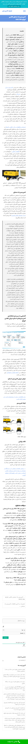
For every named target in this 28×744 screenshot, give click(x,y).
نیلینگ (18, 94)
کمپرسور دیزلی (9, 87)
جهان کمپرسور (7, 11)
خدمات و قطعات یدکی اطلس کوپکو (16, 127)
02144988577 (22, 660)
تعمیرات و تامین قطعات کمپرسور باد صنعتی (15, 605)
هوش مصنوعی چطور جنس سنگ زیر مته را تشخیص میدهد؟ (15, 670)
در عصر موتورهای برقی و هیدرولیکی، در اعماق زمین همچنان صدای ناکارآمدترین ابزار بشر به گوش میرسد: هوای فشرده (14, 727)
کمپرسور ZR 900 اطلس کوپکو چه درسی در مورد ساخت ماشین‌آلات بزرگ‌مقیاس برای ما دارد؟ (15, 688)
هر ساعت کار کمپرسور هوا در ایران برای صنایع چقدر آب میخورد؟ (14, 714)
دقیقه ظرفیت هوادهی (12, 373)
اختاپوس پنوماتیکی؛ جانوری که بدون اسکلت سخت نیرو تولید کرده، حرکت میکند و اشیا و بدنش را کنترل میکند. (15, 720)
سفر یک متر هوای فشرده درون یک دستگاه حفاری (15, 682)
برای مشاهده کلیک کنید (14, 6)
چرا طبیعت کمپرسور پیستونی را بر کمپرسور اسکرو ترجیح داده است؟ (15, 709)
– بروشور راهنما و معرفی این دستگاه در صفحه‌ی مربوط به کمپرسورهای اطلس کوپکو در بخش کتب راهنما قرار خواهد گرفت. (15, 472)
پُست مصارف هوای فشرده (18, 215)
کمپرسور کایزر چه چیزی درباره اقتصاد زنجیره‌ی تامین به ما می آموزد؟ (14, 703)
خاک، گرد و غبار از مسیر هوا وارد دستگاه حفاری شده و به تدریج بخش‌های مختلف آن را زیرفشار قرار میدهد (14, 676)
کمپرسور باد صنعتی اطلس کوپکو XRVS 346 (15, 598)
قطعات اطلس (15, 152)
